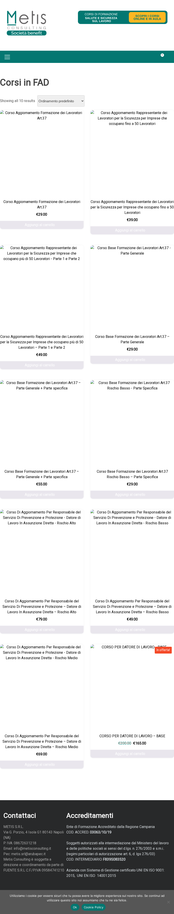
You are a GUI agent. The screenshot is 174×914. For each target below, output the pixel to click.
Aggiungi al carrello (40, 225)
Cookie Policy (93, 907)
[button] (169, 57)
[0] (159, 57)
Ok (75, 907)
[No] (168, 902)
